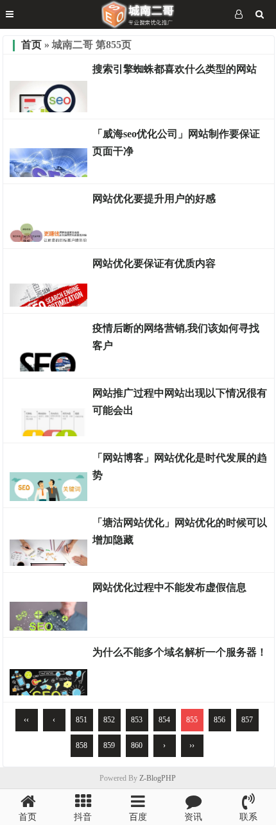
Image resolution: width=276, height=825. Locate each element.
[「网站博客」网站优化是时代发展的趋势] (48, 498)
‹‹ (26, 719)
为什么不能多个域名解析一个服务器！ (179, 652)
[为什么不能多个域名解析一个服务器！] (48, 692)
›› (191, 745)
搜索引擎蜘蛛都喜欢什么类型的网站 (174, 69)
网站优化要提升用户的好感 (154, 198)
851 (81, 719)
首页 (31, 44)
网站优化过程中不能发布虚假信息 (169, 587)
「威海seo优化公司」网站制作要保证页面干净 (176, 142)
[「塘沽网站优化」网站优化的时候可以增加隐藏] (48, 563)
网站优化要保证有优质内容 (154, 263)
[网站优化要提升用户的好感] (48, 239)
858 (81, 745)
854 (164, 719)
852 (109, 719)
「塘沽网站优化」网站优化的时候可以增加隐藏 (179, 531)
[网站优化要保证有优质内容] (48, 303)
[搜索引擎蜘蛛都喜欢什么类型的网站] (48, 109)
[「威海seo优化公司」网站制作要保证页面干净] (48, 174)
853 (136, 719)
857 (247, 719)
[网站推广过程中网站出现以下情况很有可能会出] (48, 433)
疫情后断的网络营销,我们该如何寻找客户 (175, 337)
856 (219, 719)
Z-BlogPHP (157, 778)
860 (136, 745)
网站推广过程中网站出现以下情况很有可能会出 (179, 401)
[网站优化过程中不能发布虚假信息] (48, 627)
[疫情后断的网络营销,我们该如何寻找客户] (48, 368)
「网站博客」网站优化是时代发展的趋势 (179, 466)
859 (109, 745)
